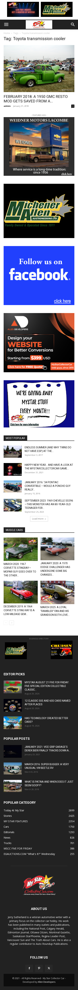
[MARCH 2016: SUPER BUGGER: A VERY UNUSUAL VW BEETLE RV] (13, 768)
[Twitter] (48, 968)
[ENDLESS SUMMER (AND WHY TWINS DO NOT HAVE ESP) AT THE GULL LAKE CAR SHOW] (13, 452)
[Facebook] (29, 968)
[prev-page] (6, 622)
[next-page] (11, 622)
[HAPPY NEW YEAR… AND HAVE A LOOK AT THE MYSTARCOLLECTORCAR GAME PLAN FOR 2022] (13, 469)
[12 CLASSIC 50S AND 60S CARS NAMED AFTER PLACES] (13, 705)
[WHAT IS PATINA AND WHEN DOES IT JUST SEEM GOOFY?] (13, 786)
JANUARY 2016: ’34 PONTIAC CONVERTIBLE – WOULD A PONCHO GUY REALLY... (48, 486)
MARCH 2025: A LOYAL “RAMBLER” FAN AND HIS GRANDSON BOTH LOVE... (54, 611)
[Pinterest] (39, 968)
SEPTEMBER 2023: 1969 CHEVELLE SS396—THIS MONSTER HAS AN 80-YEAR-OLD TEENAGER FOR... (49, 504)
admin (7, 106)
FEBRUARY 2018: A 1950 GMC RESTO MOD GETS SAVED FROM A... (36, 98)
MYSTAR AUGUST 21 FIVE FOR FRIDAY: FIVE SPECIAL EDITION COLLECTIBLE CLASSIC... (47, 686)
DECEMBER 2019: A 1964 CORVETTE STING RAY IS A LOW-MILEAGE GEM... (19, 610)
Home (7, 33)
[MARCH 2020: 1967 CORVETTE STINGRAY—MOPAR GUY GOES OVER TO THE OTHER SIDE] (21, 549)
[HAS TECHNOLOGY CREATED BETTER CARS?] (13, 722)
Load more (38, 518)
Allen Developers (46, 981)
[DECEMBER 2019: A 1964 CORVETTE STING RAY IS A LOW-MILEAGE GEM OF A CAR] (21, 592)
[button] (6, 24)
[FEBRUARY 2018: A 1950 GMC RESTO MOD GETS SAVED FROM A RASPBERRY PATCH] (39, 68)
